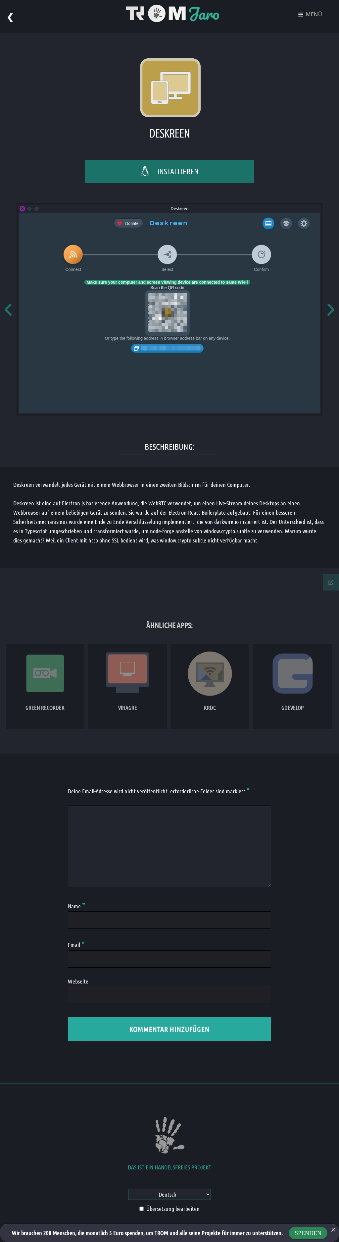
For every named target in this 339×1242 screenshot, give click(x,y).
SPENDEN (308, 1233)
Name (76, 906)
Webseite (78, 981)
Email (76, 944)
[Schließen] (333, 1229)
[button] (8, 309)
